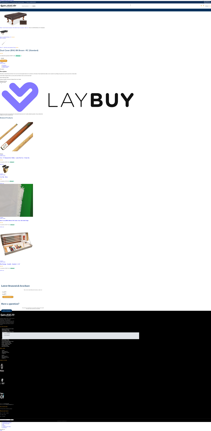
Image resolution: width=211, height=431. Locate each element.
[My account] (199, 6)
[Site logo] (8, 7)
